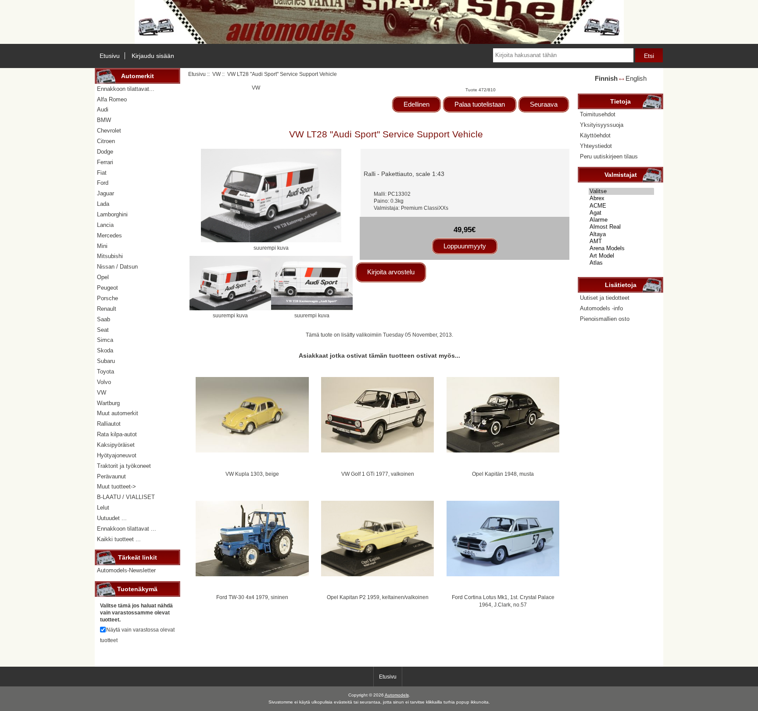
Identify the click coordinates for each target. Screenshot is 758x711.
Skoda (105, 350)
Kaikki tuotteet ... (119, 539)
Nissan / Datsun (117, 266)
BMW (104, 120)
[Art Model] (621, 255)
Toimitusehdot (597, 114)
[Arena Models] (621, 248)
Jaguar (105, 193)
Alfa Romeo (112, 99)
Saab (103, 319)
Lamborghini (112, 214)
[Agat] (621, 212)
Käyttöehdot (595, 135)
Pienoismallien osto (604, 319)
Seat (103, 330)
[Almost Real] (621, 226)
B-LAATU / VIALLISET (126, 497)
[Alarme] (621, 219)
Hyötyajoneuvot (116, 455)
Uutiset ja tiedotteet (604, 297)
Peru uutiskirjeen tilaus (609, 156)
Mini (102, 246)
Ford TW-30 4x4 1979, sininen (252, 597)
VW (216, 74)
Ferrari (105, 162)
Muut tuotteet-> (116, 486)
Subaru (106, 361)
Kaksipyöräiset (116, 445)
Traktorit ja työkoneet (124, 466)
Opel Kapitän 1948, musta (503, 474)
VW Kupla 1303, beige (252, 474)
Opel (103, 277)
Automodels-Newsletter (126, 570)
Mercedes (109, 235)
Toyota (105, 371)
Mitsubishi (110, 256)
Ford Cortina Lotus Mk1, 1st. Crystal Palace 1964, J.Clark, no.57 (503, 600)
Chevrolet (109, 130)
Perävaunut (111, 476)
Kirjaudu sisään (153, 55)
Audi (102, 109)
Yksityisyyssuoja (601, 125)
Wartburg (108, 403)
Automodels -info (601, 308)
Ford (102, 183)
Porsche (107, 298)
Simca (105, 340)
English (636, 78)
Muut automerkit (117, 413)
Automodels (397, 695)
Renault (106, 308)
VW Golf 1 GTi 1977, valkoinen (377, 474)
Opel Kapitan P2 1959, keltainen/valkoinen (378, 597)
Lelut (103, 507)
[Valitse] (621, 191)
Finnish (606, 78)
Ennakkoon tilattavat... (125, 89)
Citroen (106, 141)
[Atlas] (621, 262)
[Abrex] (621, 198)
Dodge (105, 151)
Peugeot (107, 287)
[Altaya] (621, 234)
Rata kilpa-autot (117, 434)
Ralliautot (109, 423)
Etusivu (110, 55)
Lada (103, 204)
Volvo (104, 382)
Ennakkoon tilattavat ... (126, 528)
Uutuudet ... (112, 518)
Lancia (105, 225)
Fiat (102, 172)
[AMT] (621, 241)
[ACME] (621, 205)
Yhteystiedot (596, 146)
